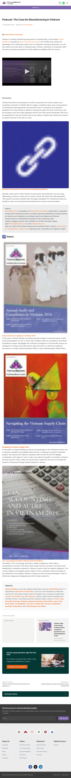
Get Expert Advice (10, 694)
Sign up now (63, 718)
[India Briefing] (38, 731)
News (4, 751)
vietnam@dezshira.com (17, 224)
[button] (26, 71)
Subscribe (5, 758)
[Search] (60, 3)
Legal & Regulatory (25, 751)
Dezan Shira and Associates (29, 42)
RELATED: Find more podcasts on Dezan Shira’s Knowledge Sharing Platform (25, 189)
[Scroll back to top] (67, 774)
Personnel (5, 748)
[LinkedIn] (41, 767)
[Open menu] (67, 3)
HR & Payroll (23, 758)
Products (39, 754)
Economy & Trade (24, 745)
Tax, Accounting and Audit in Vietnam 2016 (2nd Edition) (22, 561)
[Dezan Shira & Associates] (18, 731)
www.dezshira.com (37, 224)
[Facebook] (30, 767)
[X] (35, 767)
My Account (40, 748)
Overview (5, 745)
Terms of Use (56, 774)
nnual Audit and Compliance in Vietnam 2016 (19, 336)
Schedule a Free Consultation (17, 667)
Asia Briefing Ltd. (11, 211)
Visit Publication (41, 745)
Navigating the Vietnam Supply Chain (15, 447)
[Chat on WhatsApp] (63, 3)
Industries (22, 754)
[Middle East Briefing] (52, 731)
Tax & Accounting (24, 748)
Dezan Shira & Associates (13, 34)
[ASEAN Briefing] (45, 731)
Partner (56, 745)
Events (4, 754)
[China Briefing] (32, 731)
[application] (26, 72)
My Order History (42, 751)
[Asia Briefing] (25, 731)
